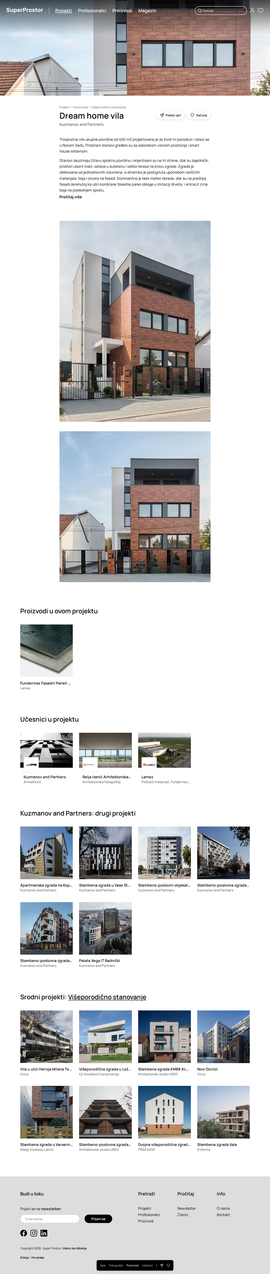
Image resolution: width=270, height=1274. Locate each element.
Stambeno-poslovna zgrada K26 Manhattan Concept (126, 1144)
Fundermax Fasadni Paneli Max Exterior (55, 683)
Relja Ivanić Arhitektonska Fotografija (115, 776)
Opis (103, 1265)
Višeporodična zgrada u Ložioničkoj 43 (113, 1069)
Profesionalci (92, 10)
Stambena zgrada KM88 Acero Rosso (171, 1069)
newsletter (51, 1208)
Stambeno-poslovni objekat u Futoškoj (172, 885)
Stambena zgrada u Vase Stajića (107, 885)
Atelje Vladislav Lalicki (37, 1149)
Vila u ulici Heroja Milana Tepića (48, 1069)
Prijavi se (98, 1218)
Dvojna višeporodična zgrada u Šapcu (171, 1144)
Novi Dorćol (207, 1069)
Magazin (147, 10)
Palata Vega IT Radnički (99, 960)
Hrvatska (37, 1257)
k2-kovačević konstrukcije (99, 1074)
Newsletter (186, 1208)
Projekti (63, 10)
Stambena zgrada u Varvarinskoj (48, 1144)
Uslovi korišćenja (74, 1248)
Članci (182, 1214)
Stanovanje (80, 107)
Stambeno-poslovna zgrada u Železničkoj (57, 960)
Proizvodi (122, 10)
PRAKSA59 (146, 1149)
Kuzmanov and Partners (81, 124)
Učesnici (147, 1265)
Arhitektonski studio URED (158, 1074)
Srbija (24, 1257)
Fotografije (116, 1265)
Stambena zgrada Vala (217, 1144)
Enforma (203, 1149)
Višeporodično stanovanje (108, 107)
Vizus (24, 1074)
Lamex (25, 688)
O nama (223, 1208)
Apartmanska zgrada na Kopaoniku (51, 885)
